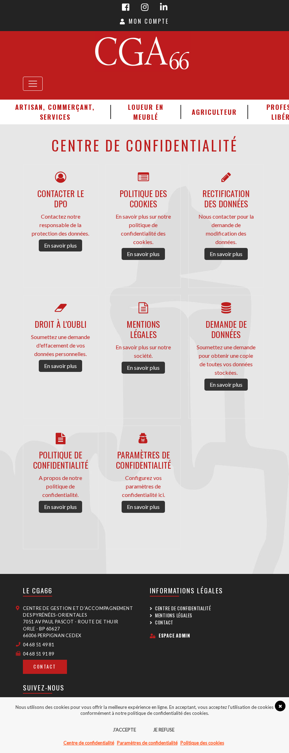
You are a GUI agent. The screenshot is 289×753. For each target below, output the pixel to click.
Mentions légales (173, 615)
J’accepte (124, 730)
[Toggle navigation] (33, 84)
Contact (44, 666)
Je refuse (163, 730)
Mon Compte (147, 21)
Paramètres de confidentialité (147, 743)
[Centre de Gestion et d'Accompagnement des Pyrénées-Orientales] (142, 51)
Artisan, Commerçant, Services (55, 111)
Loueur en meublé (146, 111)
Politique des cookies (202, 743)
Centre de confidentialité (183, 608)
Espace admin (174, 635)
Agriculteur (214, 112)
